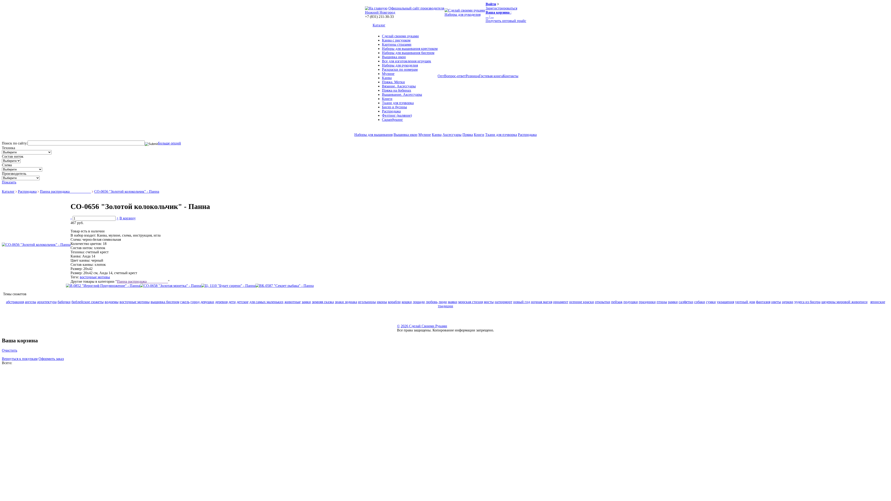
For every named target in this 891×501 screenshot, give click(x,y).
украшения (725, 302)
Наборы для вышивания (373, 135)
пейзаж (617, 302)
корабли (394, 302)
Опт (441, 76)
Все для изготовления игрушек (406, 61)
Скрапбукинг (392, 120)
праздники (647, 302)
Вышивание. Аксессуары (402, 94)
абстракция (15, 302)
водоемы (112, 302)
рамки (673, 302)
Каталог (379, 25)
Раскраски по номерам (400, 69)
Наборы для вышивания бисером (408, 53)
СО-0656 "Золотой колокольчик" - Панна (126, 191)
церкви (787, 302)
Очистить (9, 350)
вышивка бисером (165, 302)
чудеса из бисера (807, 302)
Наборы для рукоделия (463, 14)
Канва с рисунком (396, 40)
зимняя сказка (323, 302)
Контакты (510, 76)
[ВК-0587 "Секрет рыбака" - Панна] (284, 286)
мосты (489, 302)
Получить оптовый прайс (506, 21)
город (195, 302)
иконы (382, 302)
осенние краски (581, 302)
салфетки (686, 302)
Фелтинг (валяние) (397, 115)
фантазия (763, 302)
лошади (419, 302)
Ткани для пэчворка (398, 103)
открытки (602, 302)
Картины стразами (396, 44)
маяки (452, 302)
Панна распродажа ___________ (65, 191)
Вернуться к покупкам (20, 359)
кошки (407, 302)
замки (306, 302)
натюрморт (503, 302)
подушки (630, 302)
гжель (185, 302)
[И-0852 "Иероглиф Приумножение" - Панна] (103, 286)
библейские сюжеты (87, 302)
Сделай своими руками (400, 36)
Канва (387, 78)
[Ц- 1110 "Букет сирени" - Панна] (228, 286)
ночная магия (541, 302)
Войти (491, 4)
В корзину (127, 218)
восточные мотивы (95, 277)
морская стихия (470, 302)
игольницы (367, 302)
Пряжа (467, 135)
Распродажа (391, 111)
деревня (221, 302)
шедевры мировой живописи (844, 302)
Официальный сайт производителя (416, 8)
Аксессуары (452, 135)
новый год (521, 302)
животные (292, 302)
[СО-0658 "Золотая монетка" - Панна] (170, 286)
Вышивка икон (394, 57)
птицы (662, 302)
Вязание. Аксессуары (399, 86)
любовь (432, 302)
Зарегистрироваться (501, 8)
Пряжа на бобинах (396, 90)
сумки (711, 302)
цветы (776, 302)
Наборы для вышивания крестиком (410, 49)
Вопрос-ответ (455, 76)
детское (243, 302)
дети (232, 302)
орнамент (560, 302)
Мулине (388, 74)
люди (443, 302)
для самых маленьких (266, 302)
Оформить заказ (51, 359)
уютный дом (745, 302)
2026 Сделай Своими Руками (424, 326)
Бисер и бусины (394, 107)
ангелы (30, 302)
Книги (387, 99)
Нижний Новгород (380, 12)
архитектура (47, 302)
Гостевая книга (491, 76)
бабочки (64, 302)
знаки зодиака (346, 302)
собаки (699, 302)
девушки (207, 302)
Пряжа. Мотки (393, 82)
